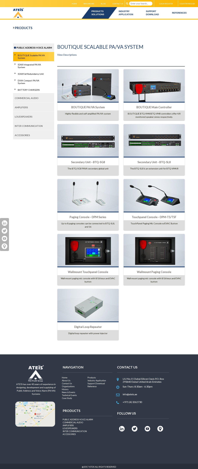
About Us (66, 380)
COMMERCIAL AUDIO (73, 422)
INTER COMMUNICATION (75, 431)
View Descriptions (67, 54)
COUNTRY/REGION (187, 4)
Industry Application (97, 380)
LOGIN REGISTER (166, 4)
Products (92, 377)
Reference (92, 386)
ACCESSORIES (69, 434)
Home (64, 377)
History (65, 389)
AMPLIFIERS (68, 425)
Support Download (96, 383)
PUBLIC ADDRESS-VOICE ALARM (78, 419)
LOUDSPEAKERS (70, 428)
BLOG (103, 4)
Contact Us (67, 383)
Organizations (68, 386)
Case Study (67, 398)
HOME (74, 4)
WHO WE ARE (89, 4)
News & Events (68, 392)
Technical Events (69, 395)
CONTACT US (117, 4)
